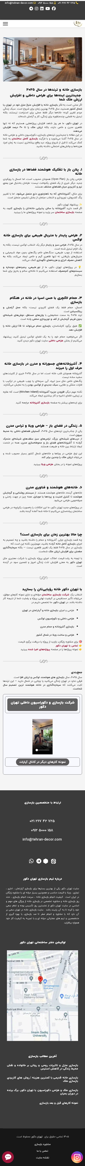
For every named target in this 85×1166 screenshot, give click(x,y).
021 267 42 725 (66, 3)
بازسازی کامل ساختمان (25, 139)
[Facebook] (54, 9)
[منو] (5, 24)
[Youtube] (47, 9)
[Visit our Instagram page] (77, 1156)
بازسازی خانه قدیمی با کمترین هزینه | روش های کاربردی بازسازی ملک (42, 1079)
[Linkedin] (42, 9)
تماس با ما (42, 1151)
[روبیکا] (46, 861)
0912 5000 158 (45, 3)
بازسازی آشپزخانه (40, 403)
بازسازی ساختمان (64, 212)
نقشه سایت (42, 1158)
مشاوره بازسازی (42, 1144)
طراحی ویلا (47, 464)
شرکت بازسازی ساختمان (55, 595)
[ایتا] (54, 861)
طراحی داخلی (56, 341)
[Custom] (31, 9)
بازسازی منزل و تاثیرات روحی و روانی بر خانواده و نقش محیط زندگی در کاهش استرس (42, 1067)
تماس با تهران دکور (67, 646)
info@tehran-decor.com (19, 3)
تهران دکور (36, 1137)
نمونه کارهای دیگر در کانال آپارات (42, 762)
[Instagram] (36, 9)
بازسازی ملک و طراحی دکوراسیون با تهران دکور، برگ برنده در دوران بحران (42, 1092)
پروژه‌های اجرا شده (39, 649)
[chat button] (8, 1157)
